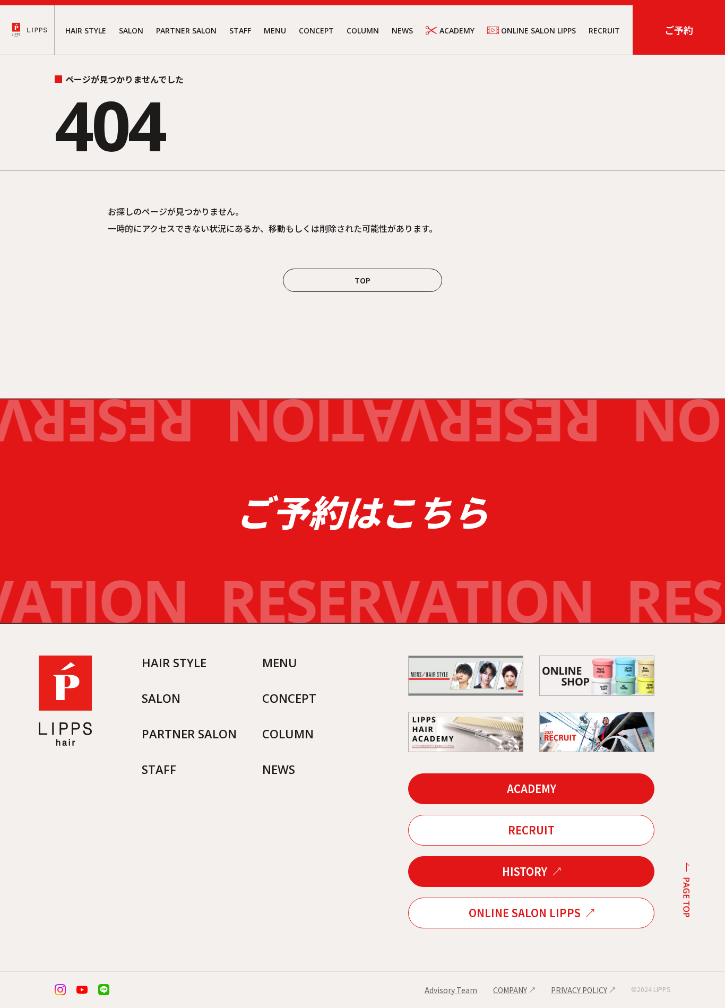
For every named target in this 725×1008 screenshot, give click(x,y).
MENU (275, 30)
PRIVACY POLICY (579, 990)
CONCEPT (316, 30)
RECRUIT (604, 30)
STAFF (240, 30)
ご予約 (678, 30)
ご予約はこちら (362, 511)
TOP (362, 280)
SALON (131, 30)
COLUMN (363, 30)
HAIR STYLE (85, 30)
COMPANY (510, 990)
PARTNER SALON (186, 30)
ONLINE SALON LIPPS (538, 30)
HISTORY (524, 871)
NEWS (402, 30)
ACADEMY (456, 30)
